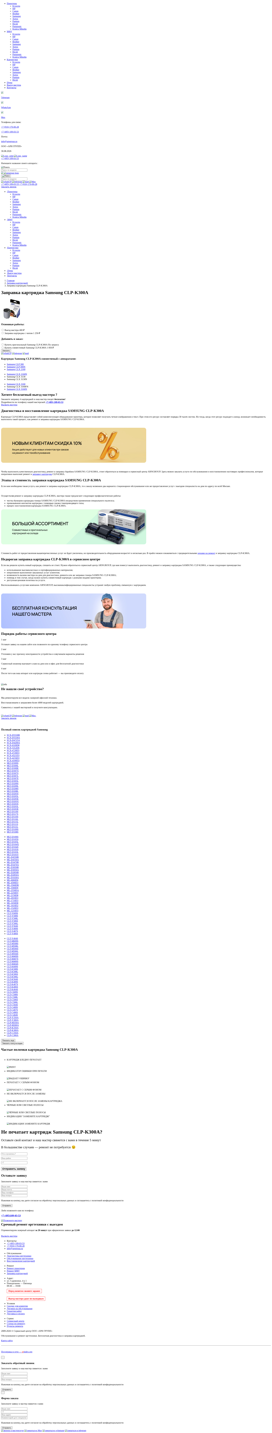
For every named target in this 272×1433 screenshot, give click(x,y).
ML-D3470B (13, 862)
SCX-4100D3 (13, 760)
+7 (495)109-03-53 (11, 1215)
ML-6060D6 (12, 880)
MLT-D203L (13, 806)
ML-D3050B (13, 867)
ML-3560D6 (12, 888)
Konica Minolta (19, 29)
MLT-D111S (12, 824)
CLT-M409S (12, 956)
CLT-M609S (12, 941)
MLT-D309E (13, 768)
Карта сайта (7, 1340)
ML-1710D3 (12, 900)
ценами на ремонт (206, 553)
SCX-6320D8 (13, 745)
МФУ (9, 31)
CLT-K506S (12, 974)
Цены (9, 82)
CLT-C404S (12, 1015)
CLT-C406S (12, 1012)
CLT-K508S (12, 969)
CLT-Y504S (12, 926)
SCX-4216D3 (13, 758)
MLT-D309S (12, 763)
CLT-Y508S (12, 916)
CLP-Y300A (13, 1020)
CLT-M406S (12, 961)
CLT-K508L (12, 971)
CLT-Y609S (12, 913)
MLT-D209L (13, 786)
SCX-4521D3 (13, 755)
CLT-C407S (12, 1010)
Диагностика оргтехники (19, 1256)
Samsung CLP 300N (16, 367)
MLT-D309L (13, 765)
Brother (15, 13)
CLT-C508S (12, 994)
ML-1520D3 (12, 908)
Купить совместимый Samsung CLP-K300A (25, 347)
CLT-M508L (12, 946)
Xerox (15, 19)
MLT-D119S (12, 811)
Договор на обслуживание (19, 1308)
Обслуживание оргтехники (20, 1258)
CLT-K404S (12, 989)
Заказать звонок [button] (8, 187)
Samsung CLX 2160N (17, 374)
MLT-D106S (12, 837)
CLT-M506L (12, 951)
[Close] (3, 1357)
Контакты (11, 87)
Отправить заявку (13, 1168)
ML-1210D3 (12, 910)
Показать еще (8, 1040)
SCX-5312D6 (13, 748)
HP (13, 8)
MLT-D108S (12, 832)
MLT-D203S (12, 804)
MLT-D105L (13, 842)
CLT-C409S (12, 1007)
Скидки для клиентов (17, 1306)
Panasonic (17, 26)
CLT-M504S (12, 954)
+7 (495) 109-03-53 (10, 132)
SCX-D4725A (13, 740)
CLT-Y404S (12, 938)
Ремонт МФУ (13, 1271)
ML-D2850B (13, 872)
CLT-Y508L (12, 918)
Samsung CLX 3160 (16, 384)
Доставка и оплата (16, 1313)
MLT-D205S (12, 793)
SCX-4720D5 (13, 750)
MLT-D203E (13, 809)
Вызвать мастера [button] (9, 405)
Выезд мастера (14, 85)
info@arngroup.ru (9, 141)
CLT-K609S (12, 966)
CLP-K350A (13, 1027)
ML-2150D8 (12, 895)
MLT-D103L (13, 852)
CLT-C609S (12, 992)
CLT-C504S (12, 1005)
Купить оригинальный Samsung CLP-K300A (26, 344)
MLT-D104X (13, 844)
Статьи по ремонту (16, 1323)
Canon (15, 11)
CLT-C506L (12, 1002)
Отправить (6, 1390)
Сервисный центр (15, 1321)
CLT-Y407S (12, 931)
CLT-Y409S (12, 928)
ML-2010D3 (12, 898)
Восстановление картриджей (21, 1261)
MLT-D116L (12, 819)
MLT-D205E (13, 799)
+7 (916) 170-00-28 (10, 127)
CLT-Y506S (12, 921)
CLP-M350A (13, 1022)
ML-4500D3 (12, 882)
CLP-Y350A (13, 1017)
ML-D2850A (13, 875)
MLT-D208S (12, 788)
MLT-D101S (12, 854)
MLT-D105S (12, 839)
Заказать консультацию (12, 1043)
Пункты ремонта (15, 1326)
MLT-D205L (13, 796)
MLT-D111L (12, 827)
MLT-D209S (12, 783)
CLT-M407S (12, 959)
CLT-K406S (12, 987)
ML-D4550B (13, 857)
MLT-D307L (13, 776)
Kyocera (16, 6)
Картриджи (12, 59)
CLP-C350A (12, 1033)
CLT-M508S (12, 943)
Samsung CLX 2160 (16, 369)
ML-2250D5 (12, 893)
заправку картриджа (42, 474)
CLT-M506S (12, 948)
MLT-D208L (13, 791)
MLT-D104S (12, 847)
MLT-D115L (12, 822)
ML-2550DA (13, 890)
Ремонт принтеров (16, 1268)
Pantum (15, 21)
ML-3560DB (13, 885)
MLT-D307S (12, 773)
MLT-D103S (12, 849)
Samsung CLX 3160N (17, 389)
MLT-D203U (13, 801)
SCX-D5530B (13, 735)
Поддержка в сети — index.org (16, 1352)
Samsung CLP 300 (15, 364)
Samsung (16, 16)
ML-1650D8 (12, 903)
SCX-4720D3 (13, 753)
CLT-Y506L (12, 923)
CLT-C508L (12, 997)
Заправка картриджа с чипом (19, 333)
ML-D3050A (13, 870)
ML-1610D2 (12, 905)
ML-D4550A (13, 859)
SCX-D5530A (13, 737)
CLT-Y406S (12, 933)
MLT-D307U (13, 771)
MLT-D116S (12, 816)
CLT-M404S (12, 964)
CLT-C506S (12, 999)
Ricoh (15, 24)
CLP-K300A (13, 1030)
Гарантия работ (14, 1311)
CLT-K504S (12, 979)
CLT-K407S (12, 984)
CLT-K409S (12, 982)
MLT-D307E (13, 778)
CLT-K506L (12, 976)
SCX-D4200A (13, 742)
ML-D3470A (13, 865)
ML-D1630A (13, 877)
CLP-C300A (12, 1035)
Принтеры (12, 3)
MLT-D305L (13, 781)
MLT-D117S (12, 814)
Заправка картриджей (17, 1273)
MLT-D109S (12, 829)
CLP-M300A (13, 1025)
